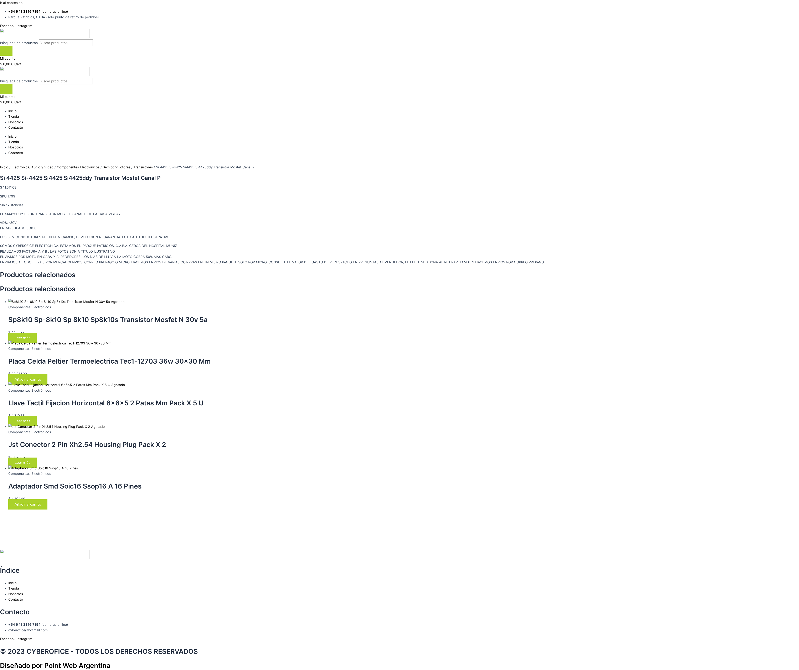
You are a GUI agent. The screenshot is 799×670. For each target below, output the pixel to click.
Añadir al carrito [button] (28, 379)
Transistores (143, 167)
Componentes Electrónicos (78, 167)
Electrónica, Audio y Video (32, 167)
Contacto (15, 127)
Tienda (13, 116)
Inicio (12, 111)
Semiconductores (116, 167)
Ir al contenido (11, 3)
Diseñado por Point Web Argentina (55, 665)
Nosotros (15, 122)
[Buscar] (6, 51)
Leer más (22, 338)
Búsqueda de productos (19, 43)
